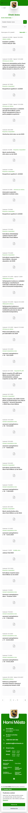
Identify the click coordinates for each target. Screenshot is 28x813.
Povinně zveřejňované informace (18, 768)
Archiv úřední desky (6, 17)
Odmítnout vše (14, 808)
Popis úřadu (18, 763)
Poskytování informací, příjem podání (18, 773)
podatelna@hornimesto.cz (14, 743)
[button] (4, 2)
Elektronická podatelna (6, 764)
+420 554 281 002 (12, 740)
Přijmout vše (14, 804)
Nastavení (5, 800)
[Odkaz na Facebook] (14, 779)
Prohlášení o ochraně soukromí (7, 773)
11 (17, 700)
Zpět (4, 7)
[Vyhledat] (25, 22)
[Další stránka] (25, 700)
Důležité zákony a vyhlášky (7, 768)
